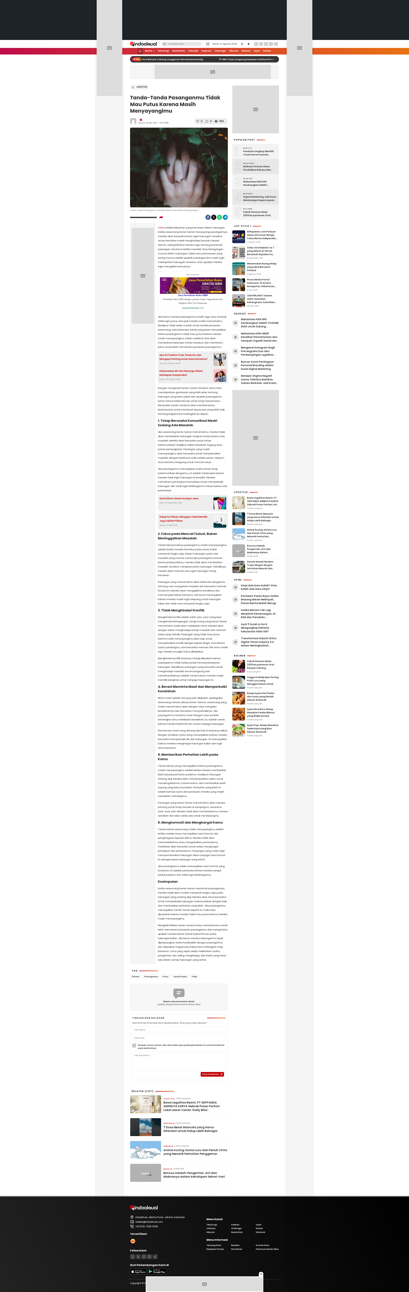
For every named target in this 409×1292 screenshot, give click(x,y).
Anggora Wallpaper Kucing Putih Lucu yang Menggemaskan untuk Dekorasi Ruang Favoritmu (263, 682)
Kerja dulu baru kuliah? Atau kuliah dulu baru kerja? (259, 587)
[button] (208, 44)
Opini (257, 50)
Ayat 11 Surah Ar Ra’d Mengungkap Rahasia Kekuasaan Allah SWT (255, 628)
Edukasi (246, 50)
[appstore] (138, 1273)
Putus (165, 976)
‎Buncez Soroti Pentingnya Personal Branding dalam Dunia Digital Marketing (257, 365)
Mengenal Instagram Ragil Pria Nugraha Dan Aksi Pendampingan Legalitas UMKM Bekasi (258, 351)
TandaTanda (180, 976)
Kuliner (267, 50)
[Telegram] (276, 44)
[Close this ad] (261, 1274)
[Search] (164, 44)
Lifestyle (193, 50)
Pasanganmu (151, 976)
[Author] (133, 121)
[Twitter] (261, 44)
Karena (135, 976)
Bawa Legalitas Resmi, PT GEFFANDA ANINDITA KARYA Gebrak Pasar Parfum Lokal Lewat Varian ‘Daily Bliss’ (191, 1106)
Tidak (194, 976)
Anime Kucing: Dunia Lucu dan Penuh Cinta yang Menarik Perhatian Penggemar (195, 1152)
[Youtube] (149, 1256)
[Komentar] (207, 121)
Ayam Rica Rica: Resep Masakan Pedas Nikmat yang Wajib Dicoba (261, 712)
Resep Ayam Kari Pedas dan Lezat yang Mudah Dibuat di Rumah (260, 697)
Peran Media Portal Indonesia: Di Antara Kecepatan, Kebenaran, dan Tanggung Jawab (261, 284)
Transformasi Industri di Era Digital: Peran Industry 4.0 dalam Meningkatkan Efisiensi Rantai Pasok (258, 642)
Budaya (168, 1169)
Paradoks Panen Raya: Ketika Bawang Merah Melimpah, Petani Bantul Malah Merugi (260, 599)
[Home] (140, 51)
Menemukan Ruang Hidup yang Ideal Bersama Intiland (262, 267)
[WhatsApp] (219, 217)
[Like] (198, 121)
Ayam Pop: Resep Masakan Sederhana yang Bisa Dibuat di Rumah (262, 728)
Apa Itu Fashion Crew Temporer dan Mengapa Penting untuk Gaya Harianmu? (183, 357)
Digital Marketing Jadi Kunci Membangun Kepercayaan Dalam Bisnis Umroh (259, 198)
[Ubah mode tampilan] (241, 44)
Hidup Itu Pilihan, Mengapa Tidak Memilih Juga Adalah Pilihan (183, 518)
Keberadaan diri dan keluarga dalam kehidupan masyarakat (181, 373)
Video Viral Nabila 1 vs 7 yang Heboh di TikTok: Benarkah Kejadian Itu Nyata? (260, 252)
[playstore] (156, 1273)
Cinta (161, 227)
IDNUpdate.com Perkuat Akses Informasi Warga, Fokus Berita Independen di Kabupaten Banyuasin (263, 236)
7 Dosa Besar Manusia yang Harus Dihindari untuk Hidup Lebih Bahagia (190, 1129)
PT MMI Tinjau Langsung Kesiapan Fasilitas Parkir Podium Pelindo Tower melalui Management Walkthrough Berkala (276, 59)
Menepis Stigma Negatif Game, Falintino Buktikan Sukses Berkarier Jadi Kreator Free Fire (260, 379)
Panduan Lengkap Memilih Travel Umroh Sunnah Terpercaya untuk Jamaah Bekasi (258, 153)
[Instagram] (266, 44)
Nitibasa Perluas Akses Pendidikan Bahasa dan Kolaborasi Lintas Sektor (257, 168)
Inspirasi (206, 50)
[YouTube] (271, 44)
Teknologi (163, 50)
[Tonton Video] (249, 44)
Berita (148, 50)
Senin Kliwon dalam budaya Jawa (179, 498)
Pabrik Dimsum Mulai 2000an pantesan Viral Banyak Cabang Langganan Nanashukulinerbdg (142, 59)
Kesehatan (178, 50)
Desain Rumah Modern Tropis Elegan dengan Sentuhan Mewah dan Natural (260, 566)
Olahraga (220, 50)
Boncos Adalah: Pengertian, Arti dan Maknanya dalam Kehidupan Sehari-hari (194, 1175)
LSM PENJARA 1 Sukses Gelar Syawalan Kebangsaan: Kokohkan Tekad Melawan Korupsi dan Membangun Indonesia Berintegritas (261, 304)
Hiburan (233, 50)
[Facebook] (256, 44)
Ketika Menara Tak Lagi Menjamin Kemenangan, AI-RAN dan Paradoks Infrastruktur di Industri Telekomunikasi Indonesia (258, 613)
